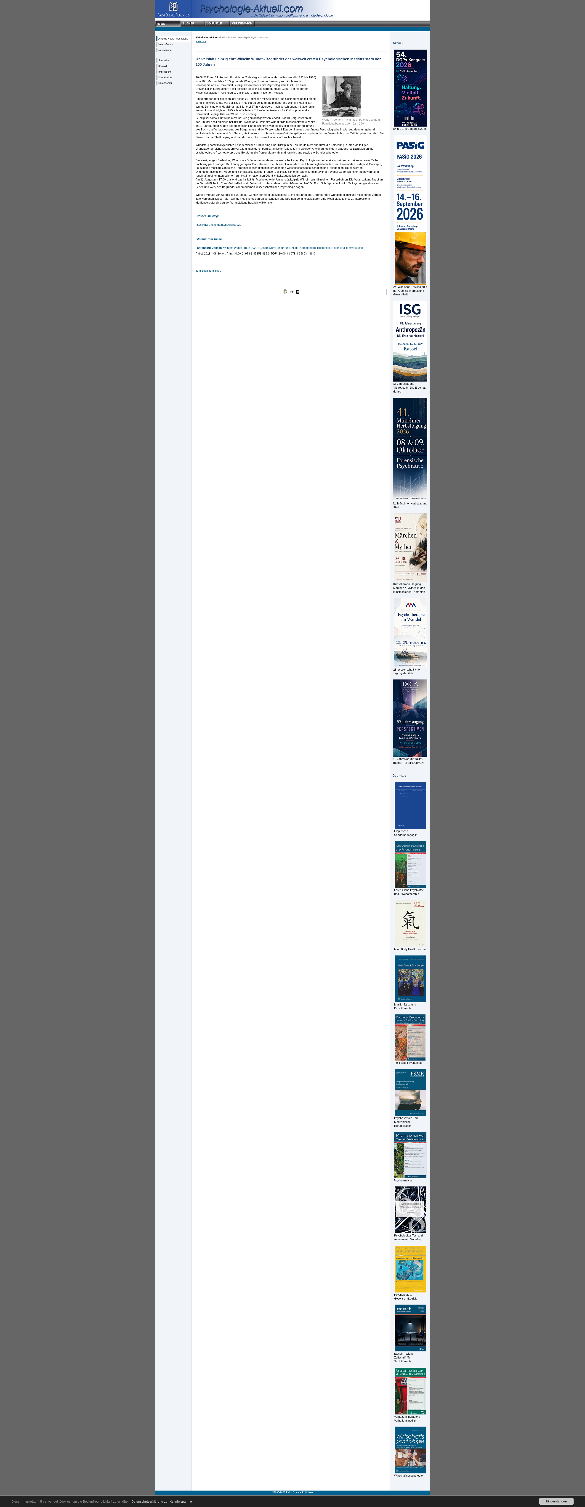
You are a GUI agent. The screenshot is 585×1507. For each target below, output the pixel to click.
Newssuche (165, 50)
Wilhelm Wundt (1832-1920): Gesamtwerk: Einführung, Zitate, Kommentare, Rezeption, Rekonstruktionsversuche (293, 247)
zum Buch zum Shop (208, 270)
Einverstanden (556, 1501)
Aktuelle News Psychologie (173, 38)
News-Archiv (165, 44)
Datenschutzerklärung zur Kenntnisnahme (161, 1501)
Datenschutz (165, 83)
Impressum (164, 71)
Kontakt (162, 66)
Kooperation (165, 77)
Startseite (163, 60)
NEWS (221, 37)
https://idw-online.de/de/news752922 (218, 224)
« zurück (201, 41)
